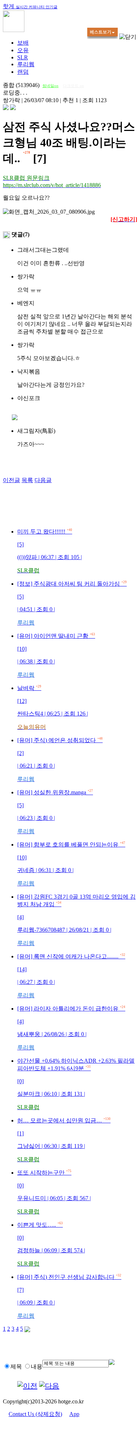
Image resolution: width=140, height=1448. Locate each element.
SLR (22, 57)
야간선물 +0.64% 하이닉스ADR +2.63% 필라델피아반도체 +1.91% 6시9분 (76, 1084)
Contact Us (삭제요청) (35, 1414)
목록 (27, 480)
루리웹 (25, 64)
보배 (23, 43)
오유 (23, 50)
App (74, 1414)
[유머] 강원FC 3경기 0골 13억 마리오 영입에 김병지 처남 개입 (76, 920)
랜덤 (23, 72)
